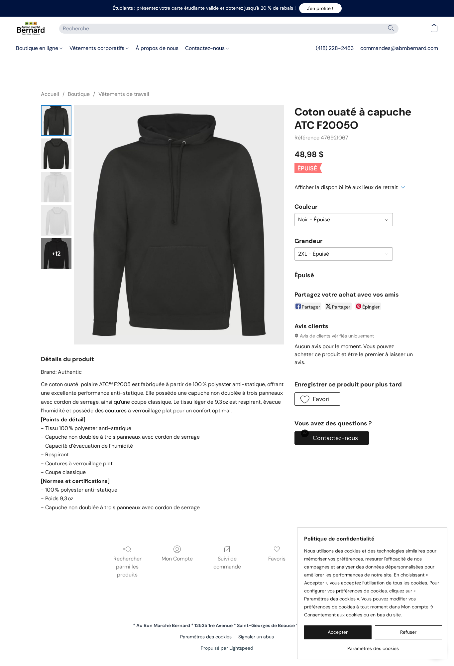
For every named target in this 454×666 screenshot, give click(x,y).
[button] (320, 8)
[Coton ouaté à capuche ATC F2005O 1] (56, 153)
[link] (373, 645)
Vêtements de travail (123, 94)
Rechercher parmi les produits (127, 566)
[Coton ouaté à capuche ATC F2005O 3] (56, 220)
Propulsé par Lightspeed (227, 648)
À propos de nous (157, 48)
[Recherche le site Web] (391, 28)
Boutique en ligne (37, 48)
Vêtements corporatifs (97, 48)
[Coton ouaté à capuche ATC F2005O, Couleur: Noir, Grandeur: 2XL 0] (56, 120)
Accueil (50, 94)
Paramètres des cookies (206, 637)
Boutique (79, 94)
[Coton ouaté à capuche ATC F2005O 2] (56, 187)
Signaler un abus (256, 637)
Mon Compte (177, 558)
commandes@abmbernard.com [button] (399, 48)
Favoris (276, 558)
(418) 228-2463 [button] (335, 48)
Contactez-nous (205, 48)
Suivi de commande (227, 562)
